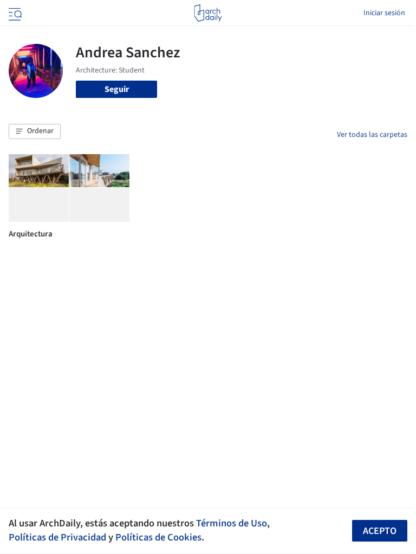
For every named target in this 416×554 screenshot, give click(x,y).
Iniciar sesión (384, 13)
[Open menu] (14, 13)
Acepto (379, 531)
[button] (35, 131)
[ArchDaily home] (208, 13)
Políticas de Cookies (158, 537)
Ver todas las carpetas (372, 134)
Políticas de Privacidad (57, 537)
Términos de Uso (231, 523)
